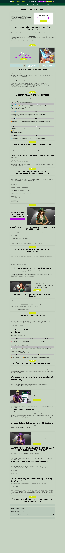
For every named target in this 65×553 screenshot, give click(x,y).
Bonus (31, 4)
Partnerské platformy (13, 109)
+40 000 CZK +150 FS (33, 1)
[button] (40, 17)
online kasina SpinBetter (32, 36)
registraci (43, 270)
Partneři (53, 4)
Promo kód (34, 4)
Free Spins (37, 4)
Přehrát (32, 45)
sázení (23, 39)
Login (27, 4)
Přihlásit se (49, 1)
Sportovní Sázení (18, 4)
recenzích (35, 425)
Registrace (23, 4)
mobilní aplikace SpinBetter (24, 304)
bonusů (25, 406)
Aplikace (41, 4)
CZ (54, 1)
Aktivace (23, 59)
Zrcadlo (45, 4)
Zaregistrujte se (42, 1)
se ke (14, 160)
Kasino (15, 4)
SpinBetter (11, 4)
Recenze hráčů (48, 4)
